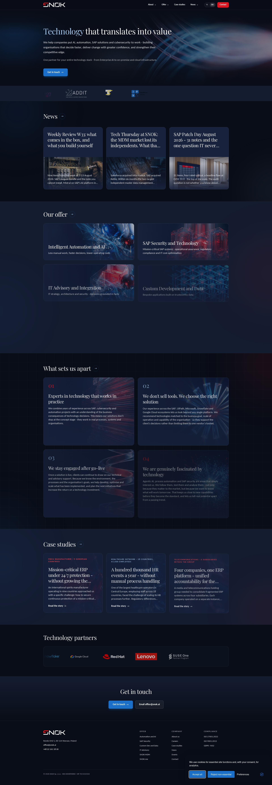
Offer (164, 5)
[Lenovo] (104, 656)
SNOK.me (144, 759)
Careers (175, 741)
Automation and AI (148, 737)
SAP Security (145, 741)
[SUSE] (137, 656)
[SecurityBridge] (169, 656)
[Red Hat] (72, 656)
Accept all (197, 774)
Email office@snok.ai (149, 704)
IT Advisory (144, 750)
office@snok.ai (49, 745)
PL (207, 5)
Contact (223, 5)
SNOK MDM (145, 755)
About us (175, 737)
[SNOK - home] (54, 5)
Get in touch (53, 72)
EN (212, 5)
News (193, 5)
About (150, 5)
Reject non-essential (221, 774)
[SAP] (202, 656)
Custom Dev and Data (149, 746)
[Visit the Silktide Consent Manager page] (261, 774)
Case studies (179, 5)
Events (174, 755)
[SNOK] (54, 732)
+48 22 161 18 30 (51, 749)
